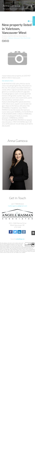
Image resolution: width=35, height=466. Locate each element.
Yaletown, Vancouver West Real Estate (19, 38)
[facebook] (11, 232)
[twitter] (15, 232)
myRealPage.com (20, 239)
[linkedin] (20, 232)
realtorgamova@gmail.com (17, 206)
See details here (7, 81)
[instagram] (24, 232)
